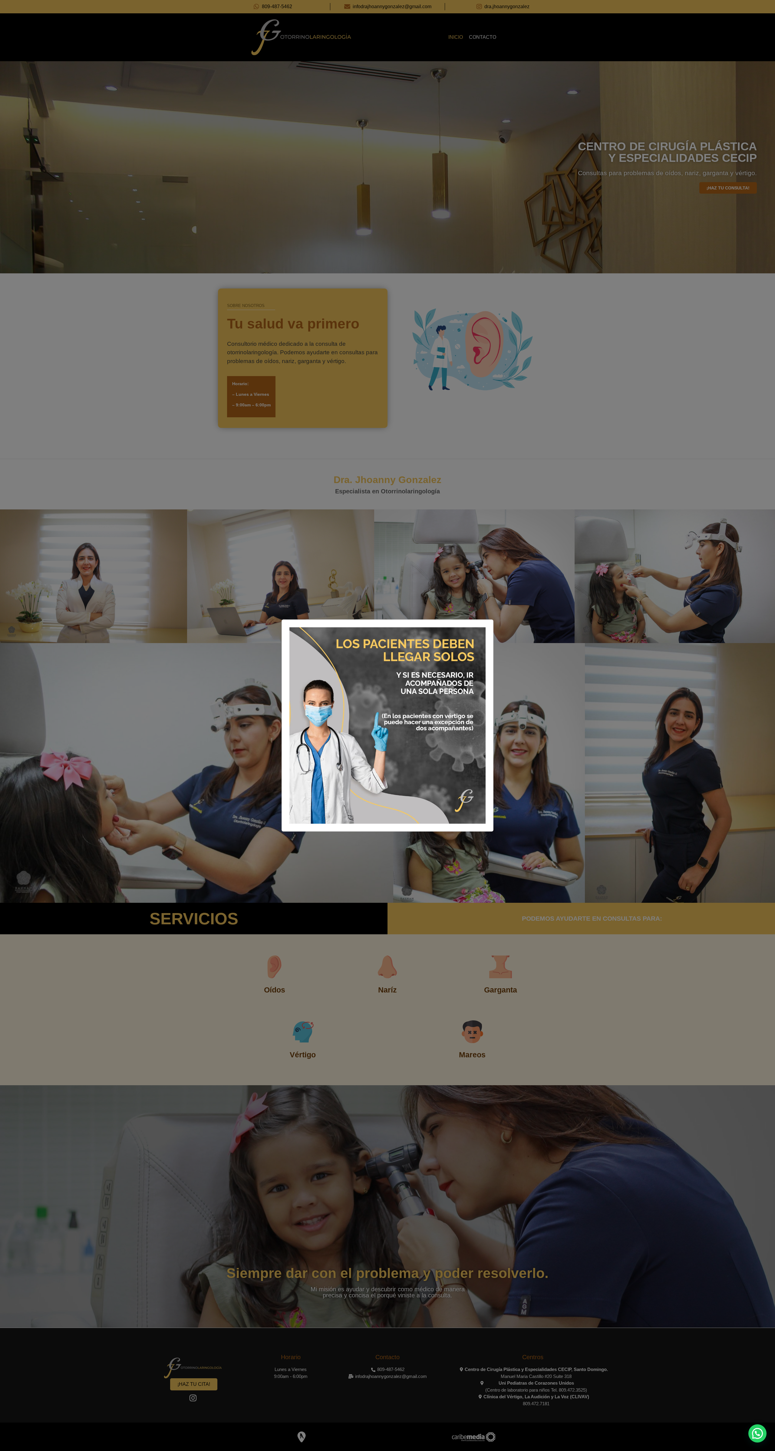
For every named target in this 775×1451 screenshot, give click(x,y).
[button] (757, 1433)
